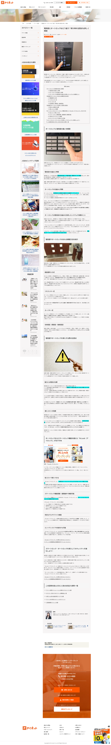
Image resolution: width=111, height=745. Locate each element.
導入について (32, 7)
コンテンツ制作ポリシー (65, 734)
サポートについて (41, 7)
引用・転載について (79, 734)
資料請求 (68, 7)
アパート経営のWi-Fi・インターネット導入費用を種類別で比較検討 (30, 232)
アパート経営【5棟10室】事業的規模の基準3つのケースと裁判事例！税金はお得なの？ (30, 251)
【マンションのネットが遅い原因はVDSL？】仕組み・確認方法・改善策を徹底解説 (34, 296)
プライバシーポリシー (80, 732)
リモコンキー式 (53, 100)
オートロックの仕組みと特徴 (56, 92)
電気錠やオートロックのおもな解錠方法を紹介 (58, 96)
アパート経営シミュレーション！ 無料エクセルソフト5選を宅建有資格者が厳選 (30, 195)
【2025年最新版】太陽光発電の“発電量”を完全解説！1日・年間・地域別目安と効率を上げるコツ (34, 340)
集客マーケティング (26, 46)
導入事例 (51, 7)
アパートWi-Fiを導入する (30, 153)
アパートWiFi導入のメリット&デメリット (55, 599)
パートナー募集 (59, 2)
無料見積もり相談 (84, 2)
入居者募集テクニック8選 (30, 134)
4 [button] (36, 350)
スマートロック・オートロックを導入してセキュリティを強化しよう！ (63, 120)
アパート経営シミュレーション (30, 98)
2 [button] (28, 350)
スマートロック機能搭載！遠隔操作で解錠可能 (60, 114)
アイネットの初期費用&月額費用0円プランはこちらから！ (57, 542)
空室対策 (24, 37)
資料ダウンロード (66, 709)
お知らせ (62, 727)
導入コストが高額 (54, 109)
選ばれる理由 (23, 7)
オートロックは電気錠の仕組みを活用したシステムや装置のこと (64, 94)
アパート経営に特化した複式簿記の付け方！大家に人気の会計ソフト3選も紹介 (30, 215)
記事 (60, 7)
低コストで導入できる (55, 112)
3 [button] (32, 350)
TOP (23, 23)
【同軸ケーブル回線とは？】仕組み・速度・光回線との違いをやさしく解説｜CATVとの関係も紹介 (34, 283)
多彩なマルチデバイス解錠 (56, 116)
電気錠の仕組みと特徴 (55, 90)
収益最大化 (24, 42)
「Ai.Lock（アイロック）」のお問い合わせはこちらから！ (57, 540)
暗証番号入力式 (53, 98)
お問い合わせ (72, 2)
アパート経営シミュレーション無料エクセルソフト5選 (58, 590)
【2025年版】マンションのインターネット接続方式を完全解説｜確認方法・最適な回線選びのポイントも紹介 (34, 325)
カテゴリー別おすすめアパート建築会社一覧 (56, 593)
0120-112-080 (49, 2)
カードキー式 (53, 101)
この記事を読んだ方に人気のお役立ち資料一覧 (58, 122)
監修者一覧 (88, 7)
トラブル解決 (24, 51)
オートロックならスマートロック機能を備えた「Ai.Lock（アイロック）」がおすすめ (66, 111)
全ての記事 (29, 23)
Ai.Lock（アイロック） (53, 464)
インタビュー (24, 56)
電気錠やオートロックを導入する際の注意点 (57, 105)
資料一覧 (62, 729)
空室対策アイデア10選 (30, 80)
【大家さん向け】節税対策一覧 (30, 117)
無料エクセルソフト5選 (30, 100)
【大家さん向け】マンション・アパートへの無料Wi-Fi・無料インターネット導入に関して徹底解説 (30, 269)
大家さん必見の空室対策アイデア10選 (55, 596)
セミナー (62, 732)
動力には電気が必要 (54, 107)
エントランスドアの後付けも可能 (57, 118)
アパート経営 (36, 23)
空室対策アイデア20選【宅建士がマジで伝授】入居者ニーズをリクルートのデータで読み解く (30, 177)
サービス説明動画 (78, 7)
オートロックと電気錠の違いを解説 (55, 88)
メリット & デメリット (30, 155)
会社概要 (77, 729)
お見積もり (77, 727)
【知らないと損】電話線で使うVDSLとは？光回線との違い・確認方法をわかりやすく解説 (34, 310)
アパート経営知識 (49, 36)
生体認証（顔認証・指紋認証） (57, 103)
